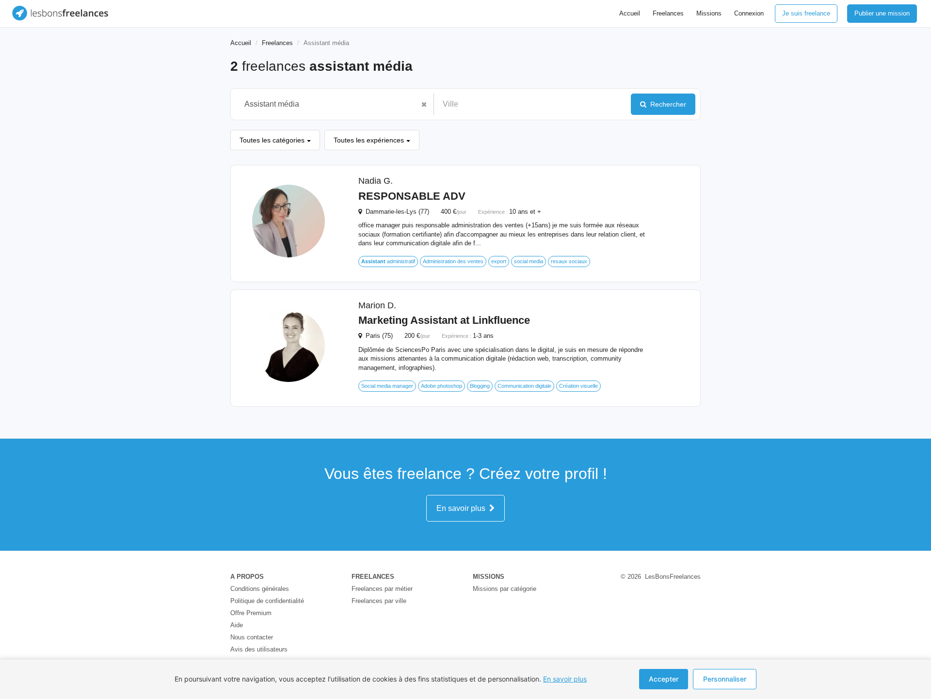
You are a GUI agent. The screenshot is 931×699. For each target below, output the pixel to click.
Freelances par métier (382, 588)
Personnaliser (724, 679)
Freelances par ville (379, 600)
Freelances (668, 13)
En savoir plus (462, 508)
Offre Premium (251, 613)
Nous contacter (251, 637)
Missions (709, 13)
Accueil (629, 13)
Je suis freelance (806, 13)
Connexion (749, 13)
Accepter (663, 679)
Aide (236, 625)
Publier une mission (882, 13)
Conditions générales (259, 588)
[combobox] (327, 104)
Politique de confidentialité (267, 600)
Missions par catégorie (504, 588)
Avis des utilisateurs (259, 649)
